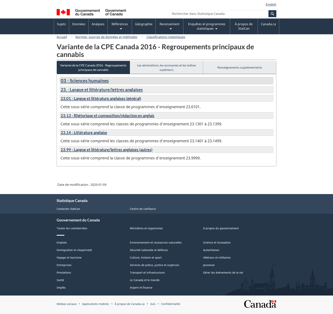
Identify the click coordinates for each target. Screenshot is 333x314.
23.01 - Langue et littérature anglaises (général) (101, 98)
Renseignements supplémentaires (239, 67)
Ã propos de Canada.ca (130, 304)
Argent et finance (141, 287)
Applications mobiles (95, 304)
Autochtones (211, 250)
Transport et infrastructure (147, 272)
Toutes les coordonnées (72, 228)
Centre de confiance (143, 209)
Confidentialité (170, 304)
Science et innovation (217, 242)
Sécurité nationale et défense (149, 250)
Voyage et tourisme (69, 257)
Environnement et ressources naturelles (156, 242)
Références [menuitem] (120, 24)
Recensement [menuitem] (169, 24)
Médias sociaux (67, 304)
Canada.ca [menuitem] (268, 24)
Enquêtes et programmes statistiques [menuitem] (206, 26)
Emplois (62, 242)
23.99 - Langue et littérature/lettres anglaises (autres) (106, 149)
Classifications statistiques (165, 37)
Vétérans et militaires (217, 257)
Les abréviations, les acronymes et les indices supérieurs (166, 67)
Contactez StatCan (68, 209)
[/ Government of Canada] (91, 13)
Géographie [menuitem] (143, 24)
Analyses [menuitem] (98, 24)
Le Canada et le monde (145, 280)
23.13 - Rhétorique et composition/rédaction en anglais (107, 115)
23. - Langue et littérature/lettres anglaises (102, 89)
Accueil (62, 37)
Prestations (64, 272)
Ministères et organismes (146, 228)
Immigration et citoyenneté (74, 250)
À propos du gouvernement (221, 228)
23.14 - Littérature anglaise (84, 132)
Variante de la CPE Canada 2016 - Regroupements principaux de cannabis (93, 67)
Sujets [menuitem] (61, 24)
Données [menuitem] (78, 24)
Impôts (61, 287)
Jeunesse (209, 265)
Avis (153, 304)
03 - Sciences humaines (85, 80)
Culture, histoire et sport (146, 257)
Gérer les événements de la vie (223, 272)
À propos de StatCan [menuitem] (244, 26)
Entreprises (64, 265)
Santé (60, 280)
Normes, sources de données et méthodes (106, 37)
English (271, 4)
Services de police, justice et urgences (154, 265)
